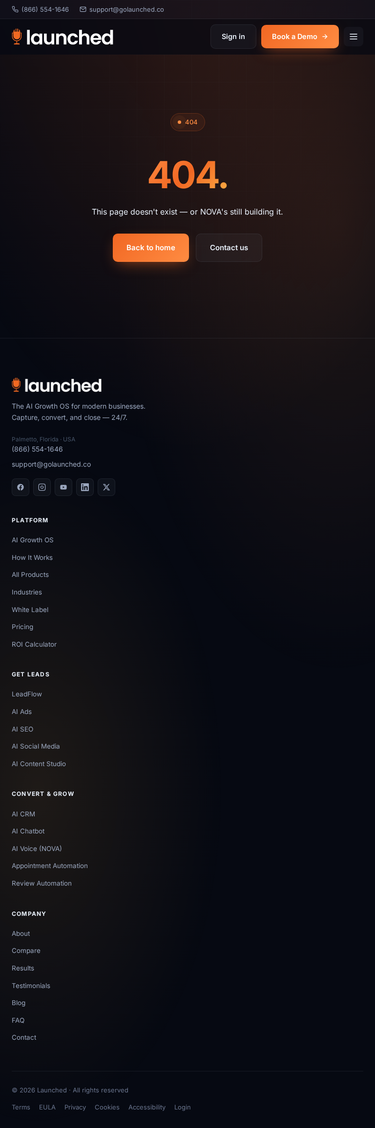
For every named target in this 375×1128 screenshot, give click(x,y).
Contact (24, 1037)
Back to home (150, 247)
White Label (30, 609)
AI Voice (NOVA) (37, 848)
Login (182, 1107)
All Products (30, 574)
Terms (21, 1107)
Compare (26, 950)
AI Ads (22, 711)
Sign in (233, 36)
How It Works (32, 557)
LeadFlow (27, 694)
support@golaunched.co (126, 9)
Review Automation (42, 883)
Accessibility (147, 1107)
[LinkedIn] (85, 487)
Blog (18, 1003)
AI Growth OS (33, 540)
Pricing (22, 627)
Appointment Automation (50, 866)
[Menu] (353, 36)
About (21, 933)
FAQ (18, 1020)
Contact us (229, 247)
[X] (106, 487)
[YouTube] (63, 487)
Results (23, 968)
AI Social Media (36, 746)
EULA (47, 1107)
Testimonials (31, 985)
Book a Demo (294, 36)
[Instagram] (42, 487)
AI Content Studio (39, 764)
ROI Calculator (34, 644)
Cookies (107, 1107)
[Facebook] (20, 487)
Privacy (75, 1107)
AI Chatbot (28, 831)
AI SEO (22, 729)
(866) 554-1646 (45, 9)
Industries (27, 592)
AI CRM (23, 814)
